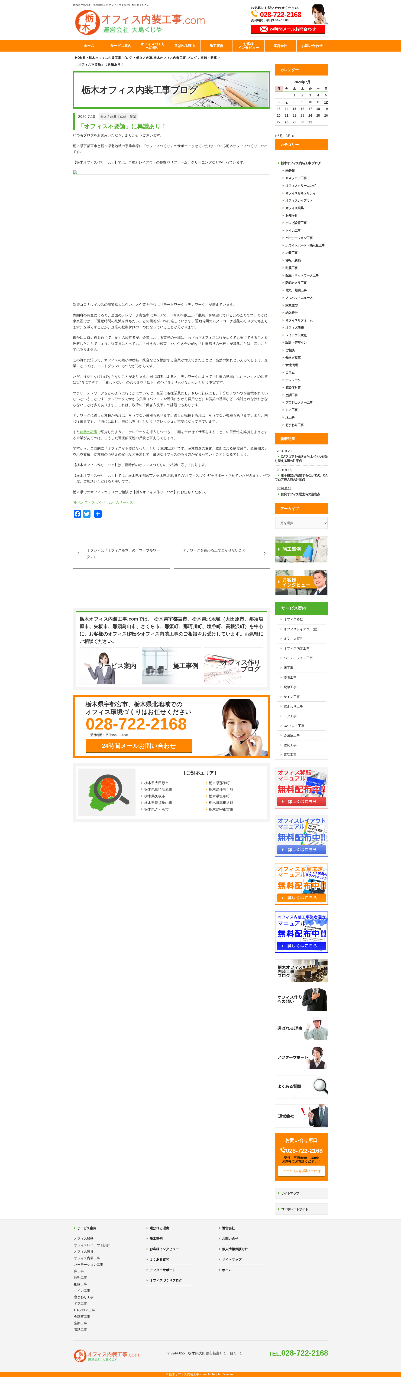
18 (318, 109)
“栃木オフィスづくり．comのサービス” (103, 502)
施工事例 (216, 46)
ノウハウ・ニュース (299, 297)
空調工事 (291, 395)
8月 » (290, 136)
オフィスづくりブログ (166, 1280)
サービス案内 (120, 46)
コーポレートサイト (294, 1209)
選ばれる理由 (184, 46)
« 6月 (279, 136)
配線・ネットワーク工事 (302, 275)
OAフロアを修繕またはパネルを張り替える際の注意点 (301, 459)
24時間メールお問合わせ (293, 29)
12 (326, 102)
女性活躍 (291, 365)
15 (294, 109)
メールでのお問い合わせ (301, 1171)
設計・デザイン (296, 342)
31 (310, 122)
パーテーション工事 (299, 238)
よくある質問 (159, 1259)
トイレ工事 (293, 230)
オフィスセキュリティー (302, 193)
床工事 (289, 417)
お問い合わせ (312, 46)
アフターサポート (163, 1270)
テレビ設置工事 (296, 223)
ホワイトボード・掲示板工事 (305, 245)
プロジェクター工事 (299, 402)
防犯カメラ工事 (296, 283)
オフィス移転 (294, 327)
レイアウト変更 (296, 335)
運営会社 (280, 46)
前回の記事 (88, 432)
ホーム (89, 46)
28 (286, 122)
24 (310, 115)
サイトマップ (290, 1193)
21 (286, 115)
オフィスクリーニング (300, 185)
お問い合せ (230, 1238)
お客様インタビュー (248, 46)
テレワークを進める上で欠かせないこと (214, 550)
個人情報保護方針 (235, 1249)
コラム (289, 372)
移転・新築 (128, 116)
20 (279, 115)
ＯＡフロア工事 (296, 178)
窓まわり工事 (294, 425)
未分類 (289, 170)
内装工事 (291, 253)
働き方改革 (108, 116)
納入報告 (291, 313)
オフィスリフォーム (299, 320)
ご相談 (289, 350)
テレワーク (293, 380)
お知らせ (291, 215)
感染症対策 (293, 387)
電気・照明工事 (296, 290)
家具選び (291, 305)
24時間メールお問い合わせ (139, 745)
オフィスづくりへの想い (153, 46)
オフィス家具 (294, 208)
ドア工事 (291, 410)
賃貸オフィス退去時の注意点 (300, 494)
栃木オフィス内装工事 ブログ (110, 57)
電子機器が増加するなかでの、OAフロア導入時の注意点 (301, 477)
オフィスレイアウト (299, 200)
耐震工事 (291, 268)
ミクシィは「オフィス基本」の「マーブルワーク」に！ (123, 553)
